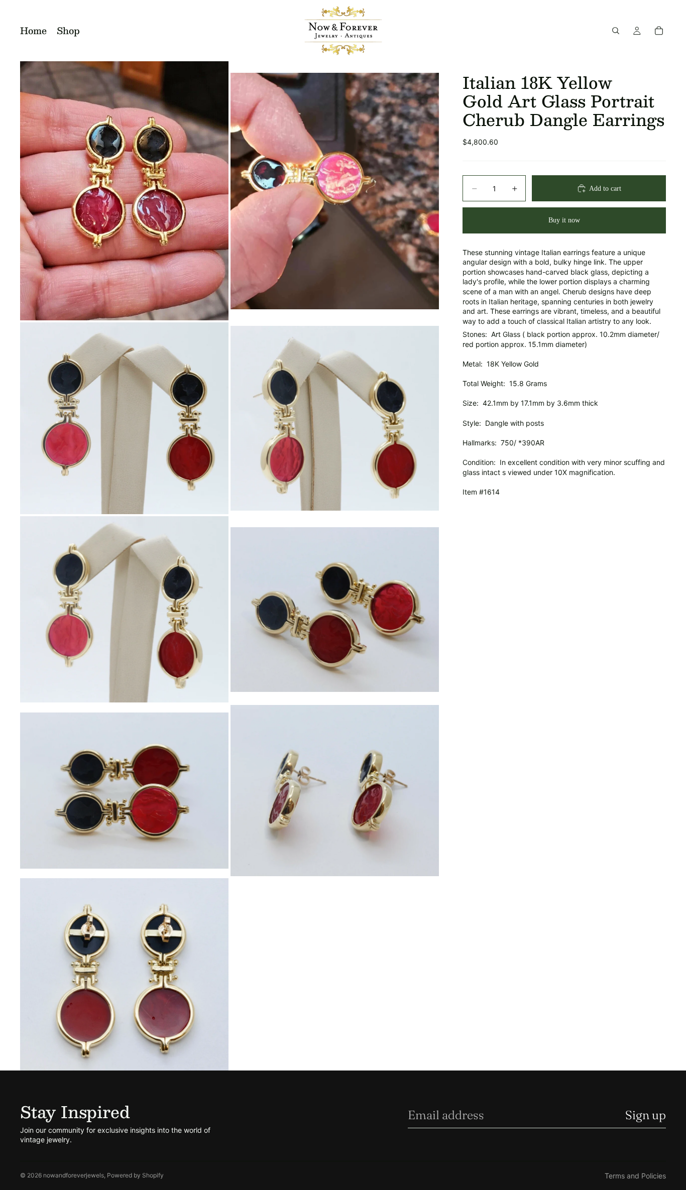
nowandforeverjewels (73, 1175)
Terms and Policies (635, 1175)
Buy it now (564, 220)
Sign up (645, 1115)
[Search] (616, 31)
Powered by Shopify (135, 1175)
